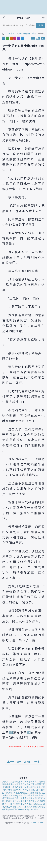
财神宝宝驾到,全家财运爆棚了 (25, 793)
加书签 (27, 761)
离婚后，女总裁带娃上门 (13, 782)
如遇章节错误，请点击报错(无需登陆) (26, 747)
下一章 (36, 761)
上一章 (10, 761)
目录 (19, 761)
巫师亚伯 (10, 790)
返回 (4, 18)
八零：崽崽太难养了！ (24, 798)
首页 (43, 18)
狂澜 (16, 804)
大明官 (29, 795)
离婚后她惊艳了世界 (27, 33)
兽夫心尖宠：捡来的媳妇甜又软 (26, 787)
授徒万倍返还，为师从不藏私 (17, 807)
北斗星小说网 (11, 33)
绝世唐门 (18, 790)
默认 (38, 38)
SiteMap (32, 823)
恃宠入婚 (22, 795)
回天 (12, 804)
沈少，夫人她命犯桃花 (28, 804)
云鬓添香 (29, 782)
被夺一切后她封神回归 (28, 809)
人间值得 (24, 784)
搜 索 (41, 25)
